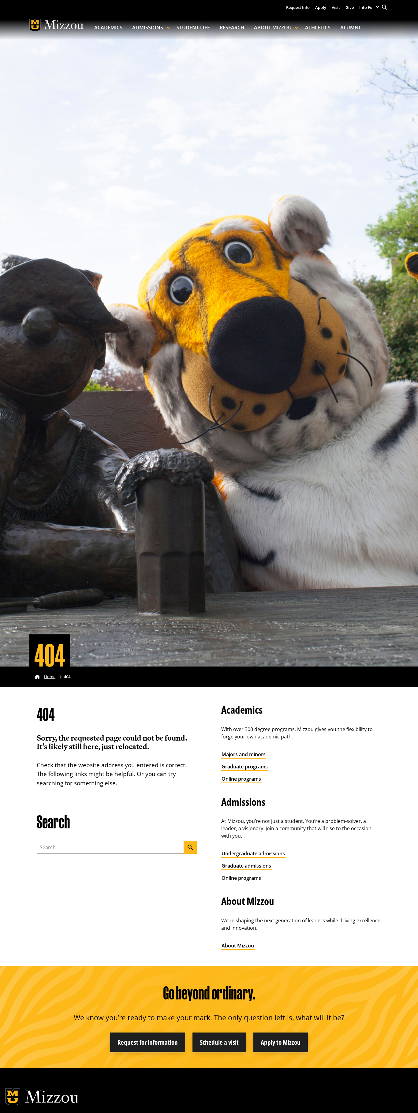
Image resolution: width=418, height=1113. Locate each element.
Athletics (317, 27)
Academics (108, 27)
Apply (320, 7)
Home (49, 676)
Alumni (350, 27)
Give (349, 7)
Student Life (193, 27)
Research (232, 27)
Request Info (298, 7)
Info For (366, 7)
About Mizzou (273, 27)
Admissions (147, 27)
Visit (336, 7)
